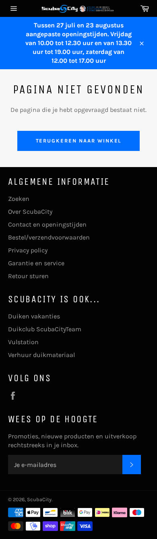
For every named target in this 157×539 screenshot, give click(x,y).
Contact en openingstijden (47, 224)
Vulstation (23, 342)
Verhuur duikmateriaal (41, 355)
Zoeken (18, 198)
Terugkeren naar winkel (79, 141)
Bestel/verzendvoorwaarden (49, 237)
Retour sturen (28, 276)
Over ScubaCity (30, 211)
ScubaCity (39, 499)
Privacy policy (28, 250)
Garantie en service (36, 263)
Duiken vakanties (34, 316)
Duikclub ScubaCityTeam (44, 329)
